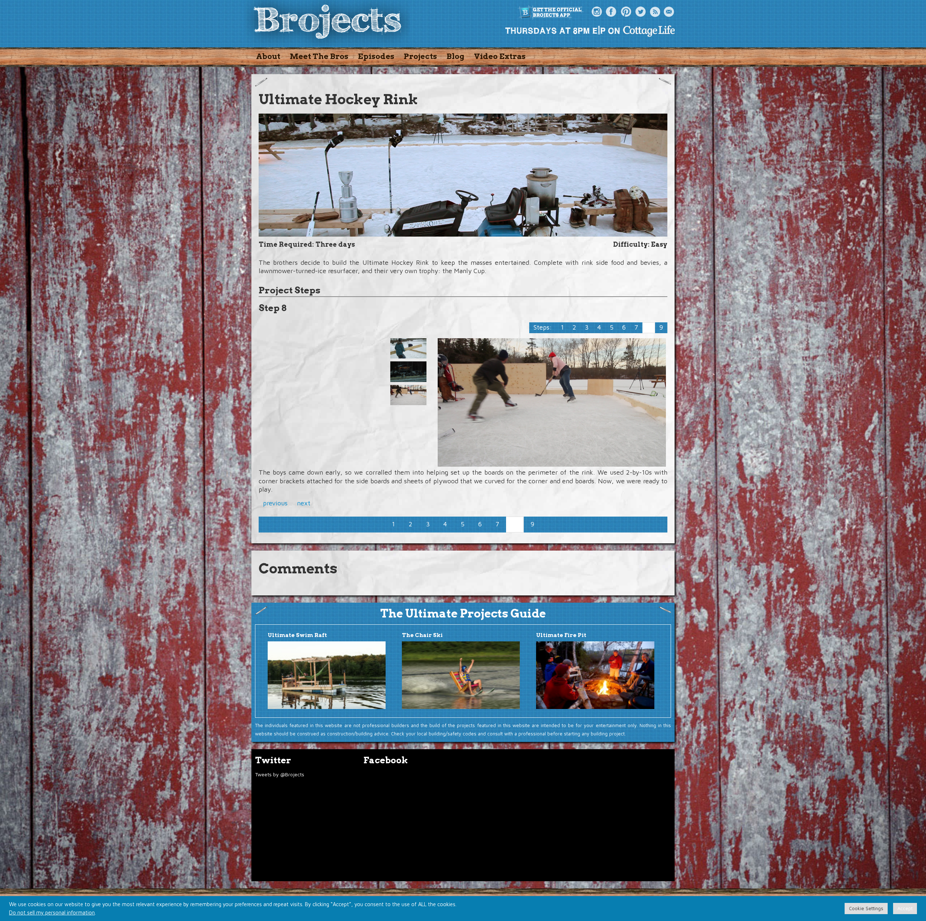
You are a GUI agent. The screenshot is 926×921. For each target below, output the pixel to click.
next (303, 503)
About (268, 56)
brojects (327, 23)
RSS (654, 12)
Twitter (640, 12)
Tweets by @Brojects (279, 774)
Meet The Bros (319, 56)
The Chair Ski (422, 635)
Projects (420, 56)
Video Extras (500, 56)
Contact (669, 12)
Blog (455, 56)
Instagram (596, 12)
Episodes (376, 56)
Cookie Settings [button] (866, 908)
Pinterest (625, 12)
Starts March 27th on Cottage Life (590, 31)
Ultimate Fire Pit (561, 635)
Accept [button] (905, 908)
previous (275, 503)
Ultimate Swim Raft (297, 635)
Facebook (611, 12)
